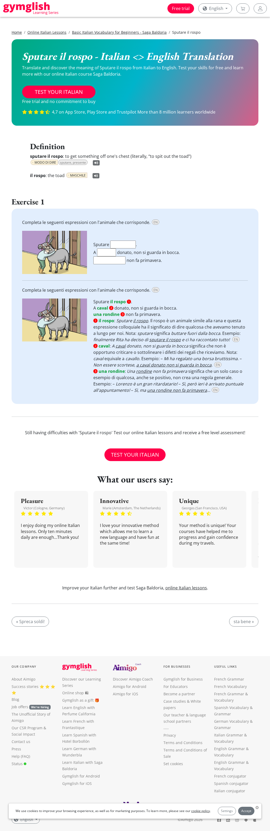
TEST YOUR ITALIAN (59, 91)
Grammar (222, 713)
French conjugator (230, 776)
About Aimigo (23, 679)
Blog (15, 699)
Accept (246, 811)
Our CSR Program (27, 727)
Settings (227, 811)
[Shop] (242, 8)
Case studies (174, 701)
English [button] (216, 8)
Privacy (169, 735)
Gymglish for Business (183, 679)
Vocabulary (224, 741)
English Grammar (229, 748)
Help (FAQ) (21, 756)
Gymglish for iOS (77, 783)
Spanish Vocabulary (231, 707)
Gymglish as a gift (78, 700)
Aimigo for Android (129, 686)
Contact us (21, 741)
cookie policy (200, 811)
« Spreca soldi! (30, 621)
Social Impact (23, 734)
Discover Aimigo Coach (133, 679)
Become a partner (179, 693)
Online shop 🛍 (75, 692)
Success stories (25, 686)
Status (18, 763)
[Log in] (260, 8)
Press (16, 748)
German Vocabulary (231, 721)
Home (17, 32)
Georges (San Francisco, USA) (204, 508)
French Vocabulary (230, 686)
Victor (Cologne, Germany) (44, 508)
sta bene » (244, 621)
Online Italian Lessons (46, 32)
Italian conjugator (229, 790)
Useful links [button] (225, 666)
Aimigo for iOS (125, 693)
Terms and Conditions (182, 742)
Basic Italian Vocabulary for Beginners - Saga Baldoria (119, 32)
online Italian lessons (186, 588)
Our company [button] (24, 666)
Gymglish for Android (81, 776)
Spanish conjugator (231, 783)
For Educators (175, 686)
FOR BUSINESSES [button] (176, 666)
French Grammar (229, 679)
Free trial (181, 8)
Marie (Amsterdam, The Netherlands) (132, 508)
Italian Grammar (228, 734)
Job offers (30, 706)
